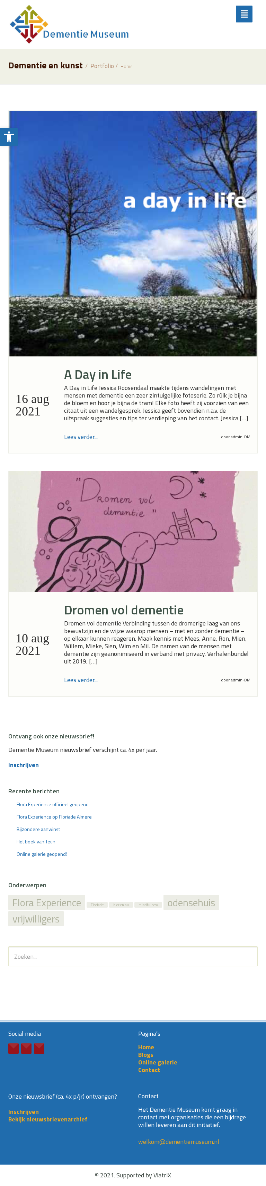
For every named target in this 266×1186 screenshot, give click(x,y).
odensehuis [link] (191, 902)
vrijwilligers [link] (36, 918)
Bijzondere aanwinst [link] (38, 829)
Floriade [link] (97, 905)
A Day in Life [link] (98, 374)
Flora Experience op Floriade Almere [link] (54, 816)
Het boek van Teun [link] (36, 841)
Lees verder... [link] (81, 437)
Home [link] (127, 66)
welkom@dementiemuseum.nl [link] (178, 1141)
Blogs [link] (145, 1054)
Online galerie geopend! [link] (42, 854)
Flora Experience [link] (46, 902)
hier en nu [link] (121, 905)
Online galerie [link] (157, 1062)
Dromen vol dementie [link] (124, 610)
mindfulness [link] (148, 905)
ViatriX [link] (162, 1175)
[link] (9, 137)
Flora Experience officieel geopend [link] (53, 804)
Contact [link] (149, 1069)
